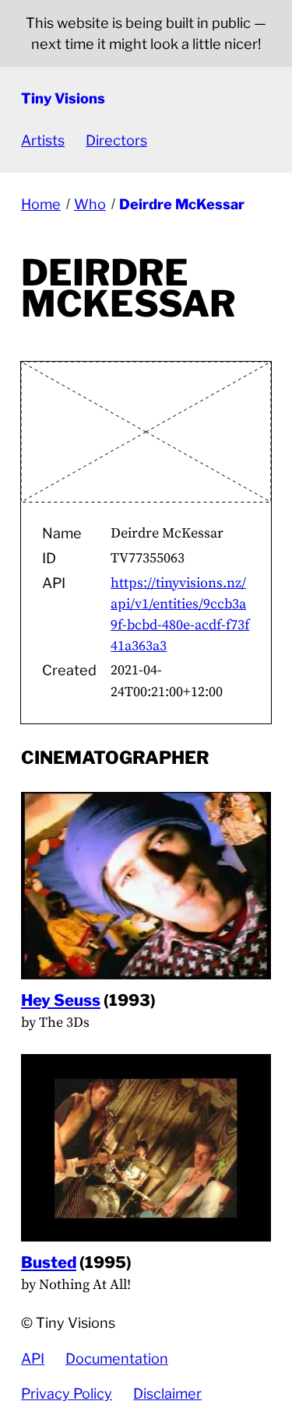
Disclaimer (167, 1393)
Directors (116, 140)
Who (90, 204)
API (32, 1358)
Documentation (116, 1358)
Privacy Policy (66, 1393)
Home (41, 204)
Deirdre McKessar (182, 204)
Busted (48, 1262)
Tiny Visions (63, 98)
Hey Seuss (60, 1000)
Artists (43, 140)
